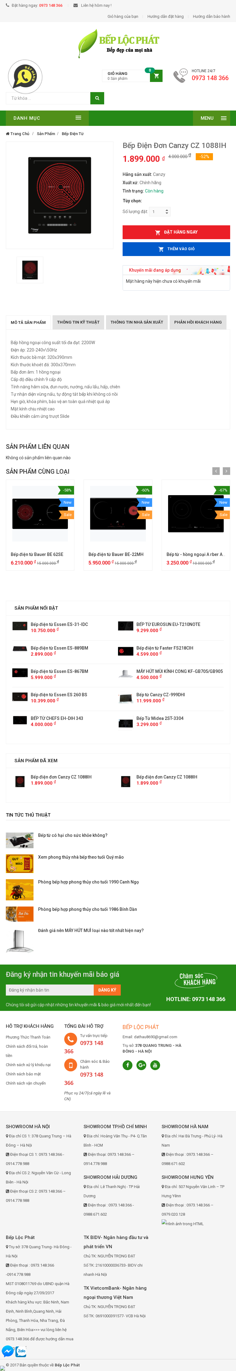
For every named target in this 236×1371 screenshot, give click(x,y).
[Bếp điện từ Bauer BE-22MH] (118, 514)
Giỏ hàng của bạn (123, 16)
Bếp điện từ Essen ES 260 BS (164, 694)
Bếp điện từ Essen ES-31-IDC (165, 624)
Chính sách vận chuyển (26, 1083)
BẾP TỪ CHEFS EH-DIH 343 (162, 718)
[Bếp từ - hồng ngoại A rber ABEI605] (196, 514)
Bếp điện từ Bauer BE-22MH (116, 554)
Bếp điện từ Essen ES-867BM (165, 671)
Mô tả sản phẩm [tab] (28, 322)
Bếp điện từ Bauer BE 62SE (37, 554)
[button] (132, 76)
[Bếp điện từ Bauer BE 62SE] (40, 514)
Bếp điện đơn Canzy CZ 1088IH (61, 777)
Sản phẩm (46, 133)
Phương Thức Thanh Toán (28, 1037)
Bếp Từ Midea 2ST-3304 (54, 718)
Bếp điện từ (73, 133)
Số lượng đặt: (135, 211)
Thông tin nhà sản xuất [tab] (137, 322)
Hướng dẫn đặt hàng (166, 16)
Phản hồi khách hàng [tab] (198, 322)
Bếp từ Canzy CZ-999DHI (55, 694)
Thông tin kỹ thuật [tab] (78, 322)
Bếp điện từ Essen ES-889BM (165, 648)
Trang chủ (19, 133)
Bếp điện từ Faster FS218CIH (59, 648)
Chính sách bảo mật (23, 1074)
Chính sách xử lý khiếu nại (28, 1064)
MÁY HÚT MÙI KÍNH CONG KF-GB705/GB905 (74, 671)
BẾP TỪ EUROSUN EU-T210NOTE (63, 624)
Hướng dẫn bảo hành (211, 16)
